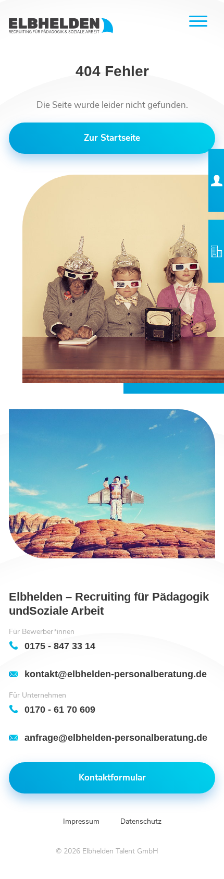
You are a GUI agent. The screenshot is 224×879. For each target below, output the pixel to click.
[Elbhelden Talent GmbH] (61, 25)
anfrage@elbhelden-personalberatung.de (115, 737)
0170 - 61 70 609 (59, 709)
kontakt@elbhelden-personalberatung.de (115, 673)
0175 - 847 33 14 (59, 645)
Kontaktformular (112, 778)
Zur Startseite (112, 138)
